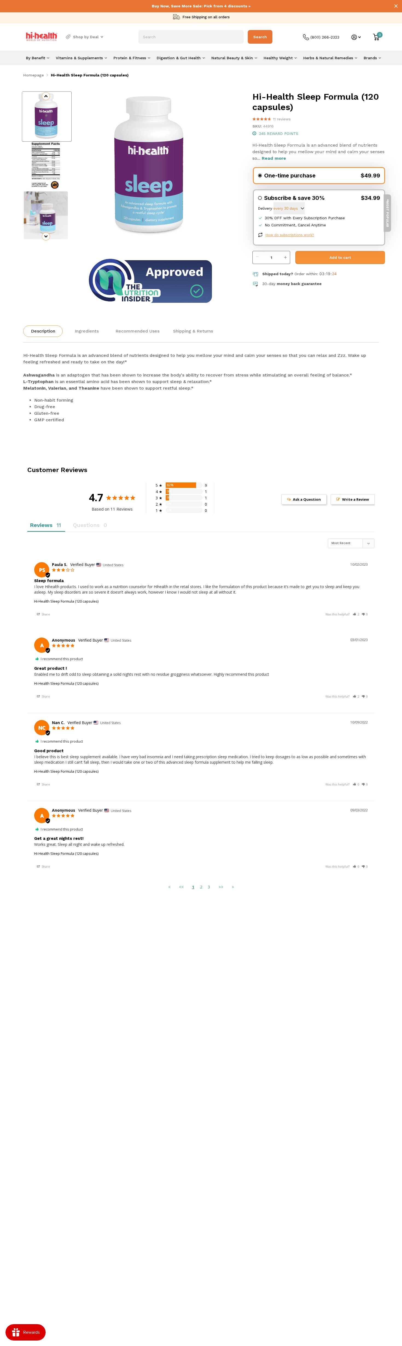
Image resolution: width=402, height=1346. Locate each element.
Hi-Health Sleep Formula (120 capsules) (66, 601)
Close (396, 6)
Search (260, 37)
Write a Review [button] (355, 499)
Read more (274, 158)
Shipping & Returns (193, 331)
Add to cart (340, 257)
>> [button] (221, 887)
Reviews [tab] (41, 525)
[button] (356, 614)
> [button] (233, 887)
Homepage (33, 75)
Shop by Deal (86, 37)
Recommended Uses (137, 331)
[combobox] (191, 37)
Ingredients (87, 331)
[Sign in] (356, 37)
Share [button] (45, 614)
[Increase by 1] (287, 254)
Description (43, 331)
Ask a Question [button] (307, 499)
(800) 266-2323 (324, 37)
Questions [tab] (86, 525)
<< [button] (181, 887)
